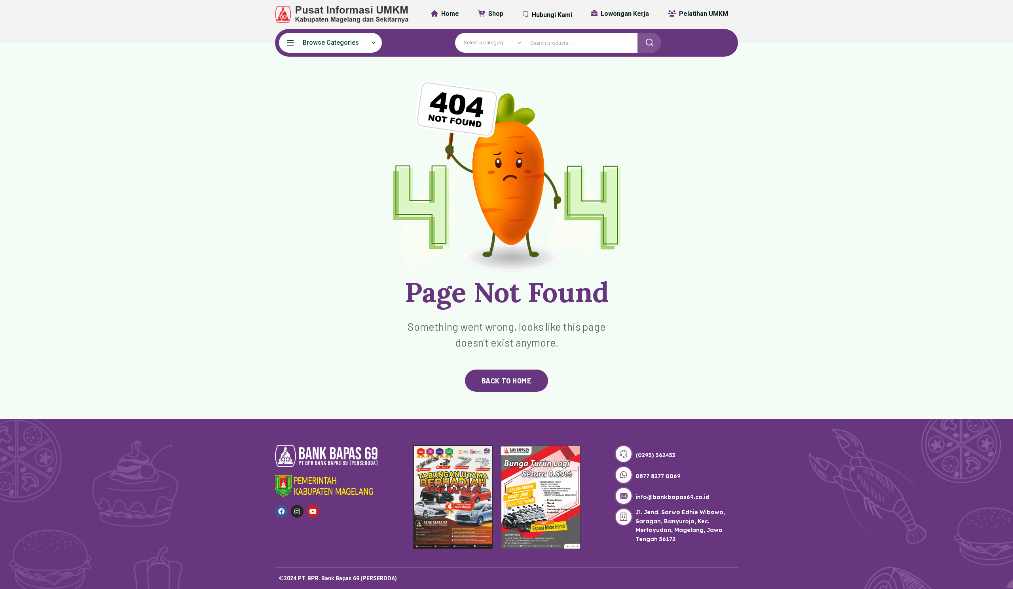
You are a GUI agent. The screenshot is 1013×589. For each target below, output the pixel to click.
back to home (506, 380)
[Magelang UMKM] (336, 14)
